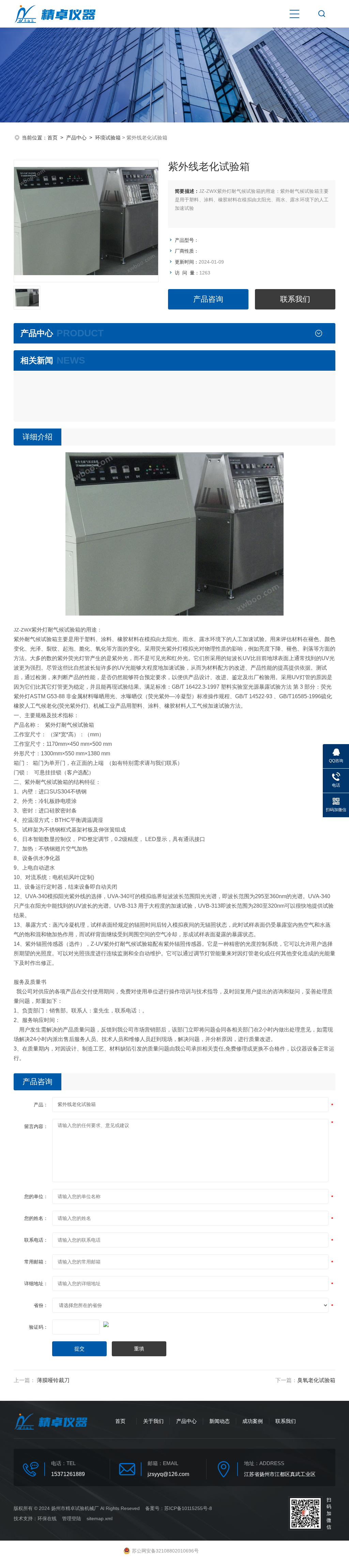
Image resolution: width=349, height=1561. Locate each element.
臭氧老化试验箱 (316, 1380)
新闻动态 (219, 1421)
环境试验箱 (108, 137)
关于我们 (153, 1421)
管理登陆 (71, 1518)
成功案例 (252, 1421)
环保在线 (47, 1518)
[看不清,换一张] (174, 1323)
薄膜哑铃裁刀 (53, 1380)
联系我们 (295, 299)
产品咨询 (208, 299)
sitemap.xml (99, 1518)
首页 (52, 137)
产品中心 (76, 137)
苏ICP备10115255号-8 (188, 1508)
